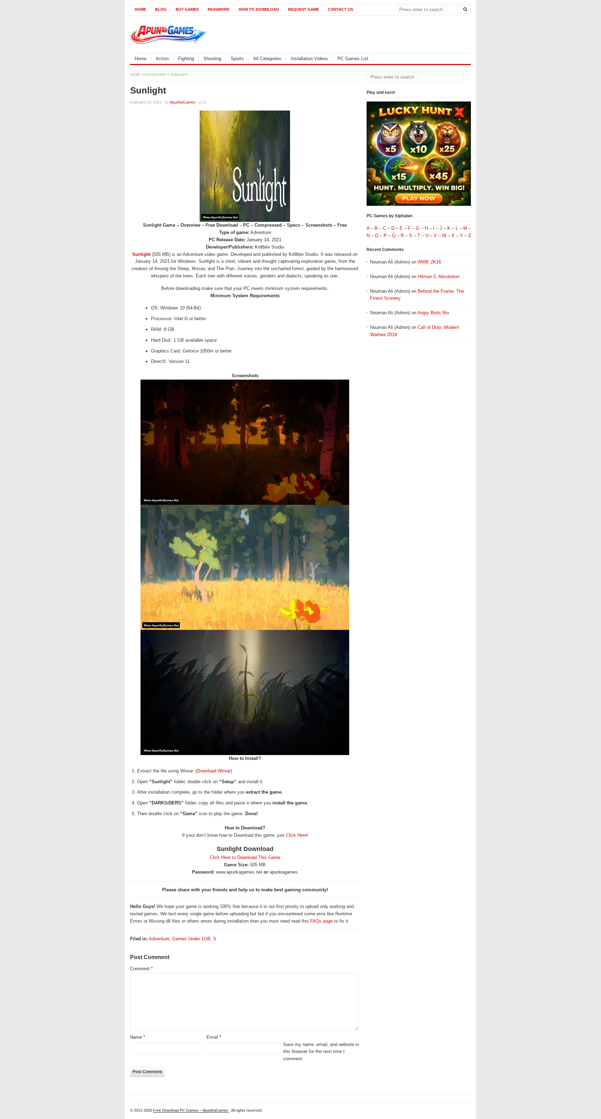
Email (214, 1037)
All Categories (267, 58)
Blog (161, 9)
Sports (237, 58)
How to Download (259, 9)
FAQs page (321, 921)
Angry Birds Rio (433, 312)
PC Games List (352, 58)
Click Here (296, 835)
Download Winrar (214, 770)
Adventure (155, 74)
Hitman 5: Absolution (438, 276)
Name (137, 1037)
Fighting (186, 58)
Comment (141, 968)
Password (219, 9)
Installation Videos (309, 58)
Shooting (212, 58)
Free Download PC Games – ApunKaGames (191, 1110)
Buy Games (187, 9)
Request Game (303, 9)
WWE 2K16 (429, 262)
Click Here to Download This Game (245, 857)
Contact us (340, 9)
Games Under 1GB (191, 938)
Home (140, 9)
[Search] (465, 9)
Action (162, 58)
